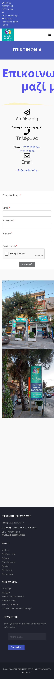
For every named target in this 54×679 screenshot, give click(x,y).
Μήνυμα (7, 233)
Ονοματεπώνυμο (12, 195)
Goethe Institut (8, 600)
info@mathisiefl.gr (10, 15)
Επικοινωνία (7, 574)
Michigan (6, 592)
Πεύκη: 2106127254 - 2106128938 (8, 6)
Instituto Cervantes (10, 604)
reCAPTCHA (10, 246)
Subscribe (16, 647)
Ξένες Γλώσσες (8, 562)
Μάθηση (5, 550)
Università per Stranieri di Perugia (16, 608)
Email (6, 208)
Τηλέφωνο (8, 220)
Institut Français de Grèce (13, 596)
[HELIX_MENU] (49, 35)
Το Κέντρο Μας (9, 554)
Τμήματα (5, 558)
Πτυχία (5, 566)
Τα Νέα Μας (7, 570)
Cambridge (6, 588)
